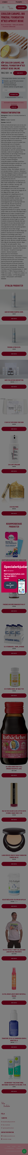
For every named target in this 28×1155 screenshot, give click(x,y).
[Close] (2, 562)
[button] (10, 585)
